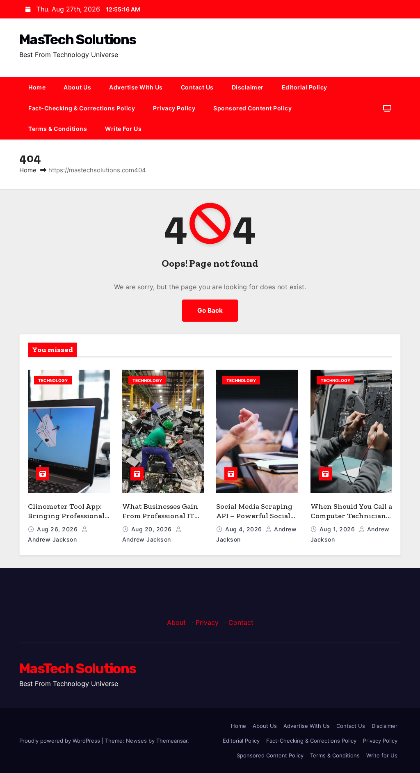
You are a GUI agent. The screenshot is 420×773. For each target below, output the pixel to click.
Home (37, 87)
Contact (240, 622)
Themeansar (171, 740)
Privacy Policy (174, 108)
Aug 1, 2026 (338, 529)
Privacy (207, 622)
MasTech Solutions (77, 39)
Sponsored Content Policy (252, 108)
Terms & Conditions (57, 128)
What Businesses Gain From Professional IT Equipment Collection (160, 515)
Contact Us (197, 87)
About (176, 622)
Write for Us (123, 128)
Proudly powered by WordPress (60, 740)
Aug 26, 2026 (58, 529)
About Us (77, 87)
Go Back (210, 310)
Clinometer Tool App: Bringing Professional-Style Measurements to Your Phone (67, 520)
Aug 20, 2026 (152, 529)
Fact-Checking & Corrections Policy (81, 108)
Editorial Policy (304, 87)
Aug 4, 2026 (244, 529)
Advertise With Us (136, 87)
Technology (53, 380)
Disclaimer (248, 87)
